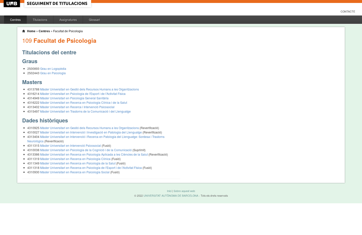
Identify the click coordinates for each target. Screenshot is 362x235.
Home (31, 31)
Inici (169, 191)
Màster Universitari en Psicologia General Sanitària (74, 98)
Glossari (94, 19)
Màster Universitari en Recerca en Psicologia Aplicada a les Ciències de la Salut (94, 154)
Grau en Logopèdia (53, 68)
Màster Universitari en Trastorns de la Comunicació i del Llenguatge (85, 111)
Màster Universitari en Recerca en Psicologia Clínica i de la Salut (83, 102)
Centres (15, 19)
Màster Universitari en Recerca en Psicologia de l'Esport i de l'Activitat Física (91, 167)
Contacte (348, 11)
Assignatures (68, 19)
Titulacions (40, 19)
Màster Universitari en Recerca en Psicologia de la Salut (78, 163)
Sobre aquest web (184, 191)
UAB (12, 3)
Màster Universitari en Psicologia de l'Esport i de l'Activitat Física (83, 93)
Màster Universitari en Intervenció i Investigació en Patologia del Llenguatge (91, 132)
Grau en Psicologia (53, 73)
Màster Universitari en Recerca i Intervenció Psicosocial (77, 107)
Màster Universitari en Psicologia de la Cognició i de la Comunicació (86, 150)
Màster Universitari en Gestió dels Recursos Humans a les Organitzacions (89, 89)
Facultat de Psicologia (68, 31)
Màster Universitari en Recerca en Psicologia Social (75, 172)
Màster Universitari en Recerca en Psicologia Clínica (75, 159)
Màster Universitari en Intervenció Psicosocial (71, 145)
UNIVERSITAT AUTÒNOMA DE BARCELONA (171, 195)
